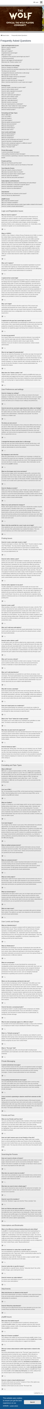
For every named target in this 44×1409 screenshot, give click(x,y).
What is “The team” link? (8, 147)
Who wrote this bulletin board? (10, 200)
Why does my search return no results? (12, 172)
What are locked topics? (8, 127)
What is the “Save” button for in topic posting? (14, 106)
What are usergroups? (8, 137)
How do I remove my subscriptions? (11, 188)
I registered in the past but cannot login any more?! (16, 56)
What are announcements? (9, 124)
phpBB (10, 464)
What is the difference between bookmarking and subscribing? (19, 182)
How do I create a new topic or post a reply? (14, 87)
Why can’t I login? (6, 54)
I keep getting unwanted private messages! (13, 154)
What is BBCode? (6, 115)
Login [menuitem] (36, 2)
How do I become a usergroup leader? (12, 141)
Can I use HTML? (6, 116)
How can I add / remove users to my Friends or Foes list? (17, 165)
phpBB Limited (11, 1324)
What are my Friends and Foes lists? (12, 163)
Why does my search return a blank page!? (13, 173)
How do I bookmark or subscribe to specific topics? (16, 184)
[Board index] (21, 19)
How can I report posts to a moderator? (12, 104)
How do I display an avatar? (9, 78)
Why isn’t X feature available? (10, 202)
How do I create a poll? (8, 93)
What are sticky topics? (8, 126)
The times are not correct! (9, 71)
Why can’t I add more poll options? (11, 95)
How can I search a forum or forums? (12, 170)
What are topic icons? (8, 129)
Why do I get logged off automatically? (12, 60)
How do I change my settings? (10, 67)
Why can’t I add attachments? (10, 100)
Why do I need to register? (9, 47)
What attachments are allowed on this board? (14, 193)
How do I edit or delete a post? (10, 89)
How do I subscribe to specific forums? (12, 186)
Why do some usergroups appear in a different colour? (17, 143)
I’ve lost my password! (8, 58)
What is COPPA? (6, 49)
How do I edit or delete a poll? (10, 96)
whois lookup (5, 1358)
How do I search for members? (10, 175)
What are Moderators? (8, 135)
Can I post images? (7, 120)
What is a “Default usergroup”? (10, 145)
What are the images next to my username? (14, 76)
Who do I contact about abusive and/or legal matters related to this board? (22, 204)
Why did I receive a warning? (10, 102)
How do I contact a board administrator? (13, 206)
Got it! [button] (32, 1402)
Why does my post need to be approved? (13, 107)
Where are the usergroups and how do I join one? (15, 139)
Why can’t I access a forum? (9, 98)
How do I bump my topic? (9, 109)
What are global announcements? (11, 122)
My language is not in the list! (10, 74)
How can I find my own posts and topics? (13, 177)
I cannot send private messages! (10, 152)
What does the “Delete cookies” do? (11, 62)
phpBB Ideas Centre (36, 1339)
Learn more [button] (14, 1406)
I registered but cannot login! (9, 53)
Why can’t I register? (7, 51)
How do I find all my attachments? (11, 195)
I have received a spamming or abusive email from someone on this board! (20, 156)
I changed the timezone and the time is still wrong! (15, 73)
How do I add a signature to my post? (12, 91)
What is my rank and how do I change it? (13, 80)
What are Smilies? (7, 118)
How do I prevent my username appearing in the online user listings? (21, 69)
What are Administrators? (8, 134)
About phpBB (5, 1328)
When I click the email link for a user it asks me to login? (17, 82)
